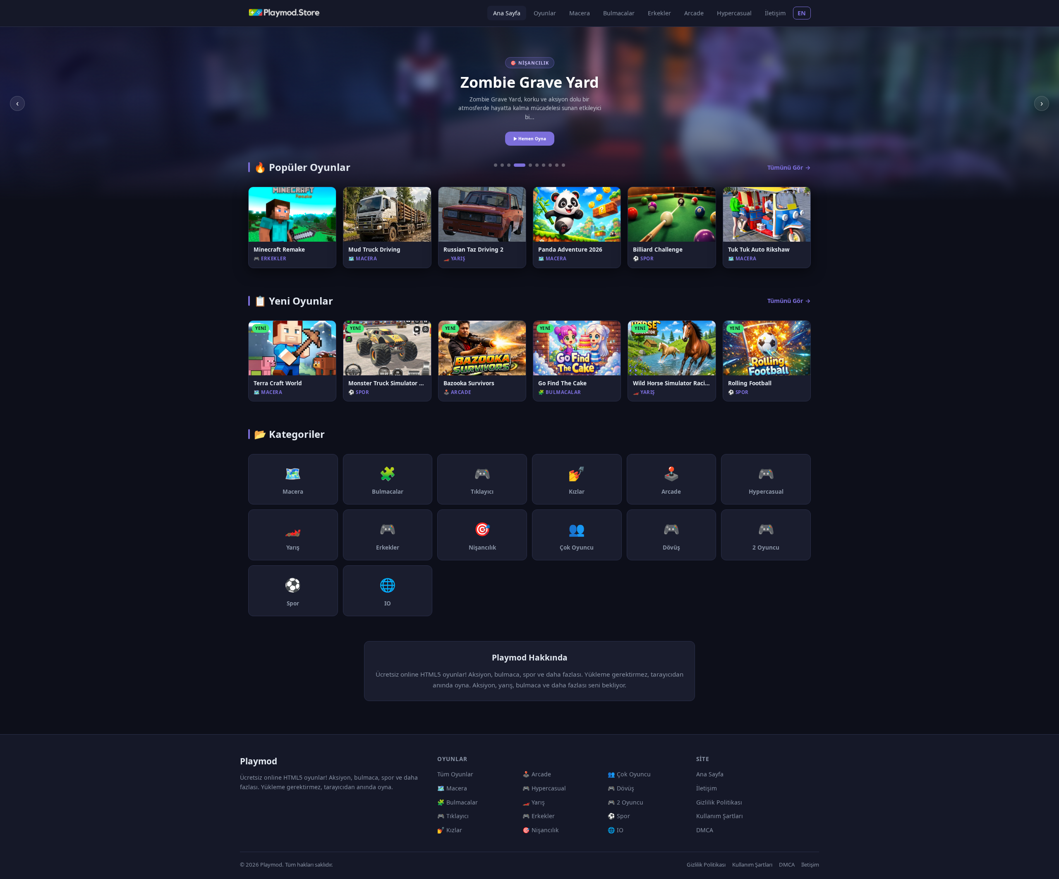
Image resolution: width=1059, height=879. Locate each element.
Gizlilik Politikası (719, 802)
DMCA (704, 830)
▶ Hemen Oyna (529, 139)
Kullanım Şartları (719, 816)
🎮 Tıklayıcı (453, 816)
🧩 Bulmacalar (457, 802)
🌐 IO (615, 830)
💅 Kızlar (449, 830)
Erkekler (659, 13)
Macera (579, 13)
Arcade (694, 13)
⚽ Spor (619, 816)
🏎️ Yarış (533, 802)
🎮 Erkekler (538, 816)
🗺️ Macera (452, 788)
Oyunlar (545, 13)
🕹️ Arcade (536, 774)
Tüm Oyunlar (455, 774)
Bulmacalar (619, 13)
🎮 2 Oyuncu (625, 802)
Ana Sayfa (506, 13)
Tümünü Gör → (789, 167)
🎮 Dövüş (621, 788)
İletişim (775, 13)
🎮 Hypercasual (544, 788)
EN (802, 13)
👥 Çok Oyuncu (629, 774)
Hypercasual (734, 13)
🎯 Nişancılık (540, 830)
